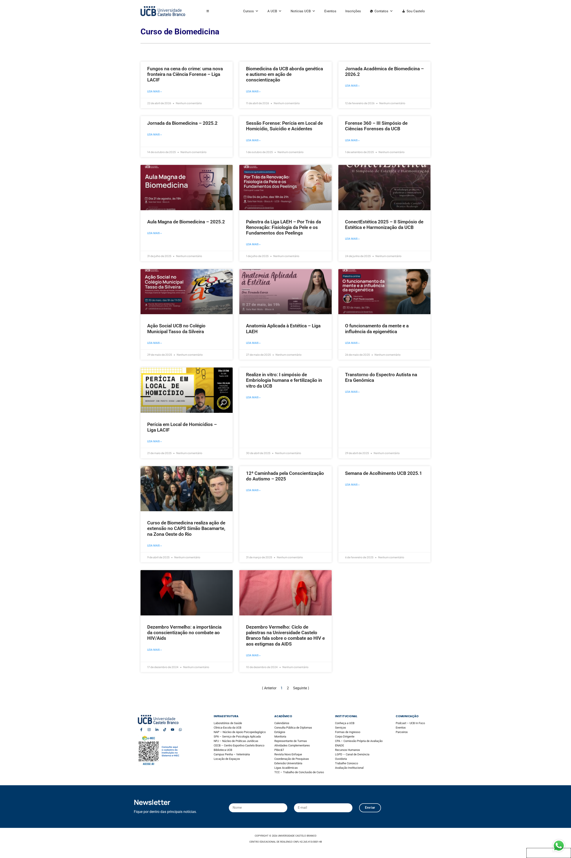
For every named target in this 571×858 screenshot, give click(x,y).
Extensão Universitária (288, 763)
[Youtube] (172, 729)
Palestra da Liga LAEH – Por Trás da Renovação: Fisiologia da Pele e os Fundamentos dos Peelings (283, 227)
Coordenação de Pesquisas (291, 758)
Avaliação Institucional (349, 767)
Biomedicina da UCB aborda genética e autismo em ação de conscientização (284, 74)
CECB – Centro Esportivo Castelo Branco (239, 745)
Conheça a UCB (344, 723)
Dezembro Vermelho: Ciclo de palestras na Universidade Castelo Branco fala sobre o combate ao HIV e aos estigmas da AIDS (285, 635)
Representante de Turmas (290, 741)
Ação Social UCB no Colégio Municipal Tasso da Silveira (176, 328)
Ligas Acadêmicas (286, 767)
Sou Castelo (416, 11)
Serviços (340, 727)
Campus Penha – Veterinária (232, 754)
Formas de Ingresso (347, 732)
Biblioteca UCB (223, 750)
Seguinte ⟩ (301, 688)
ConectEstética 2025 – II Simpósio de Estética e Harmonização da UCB (384, 224)
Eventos (330, 11)
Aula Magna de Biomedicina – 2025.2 (186, 221)
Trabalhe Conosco (346, 763)
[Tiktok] (164, 729)
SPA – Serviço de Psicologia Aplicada (237, 736)
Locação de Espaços (227, 758)
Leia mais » (154, 91)
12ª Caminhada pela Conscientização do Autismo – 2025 (285, 476)
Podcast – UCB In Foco (410, 723)
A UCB (272, 11)
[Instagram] (149, 729)
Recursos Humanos (347, 750)
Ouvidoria (341, 758)
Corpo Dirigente (344, 736)
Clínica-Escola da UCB (227, 727)
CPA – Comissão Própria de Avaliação (359, 741)
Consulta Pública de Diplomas (293, 727)
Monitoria (280, 736)
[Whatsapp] (180, 729)
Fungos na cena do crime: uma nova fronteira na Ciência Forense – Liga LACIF (185, 74)
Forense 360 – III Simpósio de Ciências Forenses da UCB (376, 125)
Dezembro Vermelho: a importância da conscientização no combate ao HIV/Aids (184, 632)
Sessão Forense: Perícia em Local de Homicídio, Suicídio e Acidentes (284, 125)
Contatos (381, 11)
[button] (208, 11)
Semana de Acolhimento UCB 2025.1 (383, 473)
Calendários (281, 723)
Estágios (279, 732)
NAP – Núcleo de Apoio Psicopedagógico (240, 732)
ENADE (339, 745)
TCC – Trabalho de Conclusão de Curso (299, 772)
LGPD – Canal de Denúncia (352, 754)
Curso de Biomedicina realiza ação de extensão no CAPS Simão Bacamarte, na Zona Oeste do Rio (186, 528)
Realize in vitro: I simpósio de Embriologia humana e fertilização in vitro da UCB (284, 380)
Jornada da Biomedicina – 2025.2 (182, 123)
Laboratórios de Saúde (228, 723)
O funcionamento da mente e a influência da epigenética (377, 328)
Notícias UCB (301, 11)
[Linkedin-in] (156, 729)
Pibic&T (279, 750)
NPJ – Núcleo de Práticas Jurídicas (236, 741)
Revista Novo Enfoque (288, 754)
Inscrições (353, 11)
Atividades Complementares (292, 745)
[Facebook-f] (141, 729)
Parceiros (402, 732)
